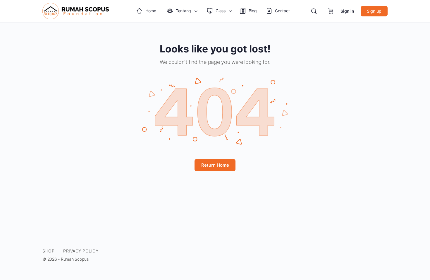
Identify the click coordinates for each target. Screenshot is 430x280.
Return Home (215, 165)
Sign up (374, 10)
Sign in (347, 10)
